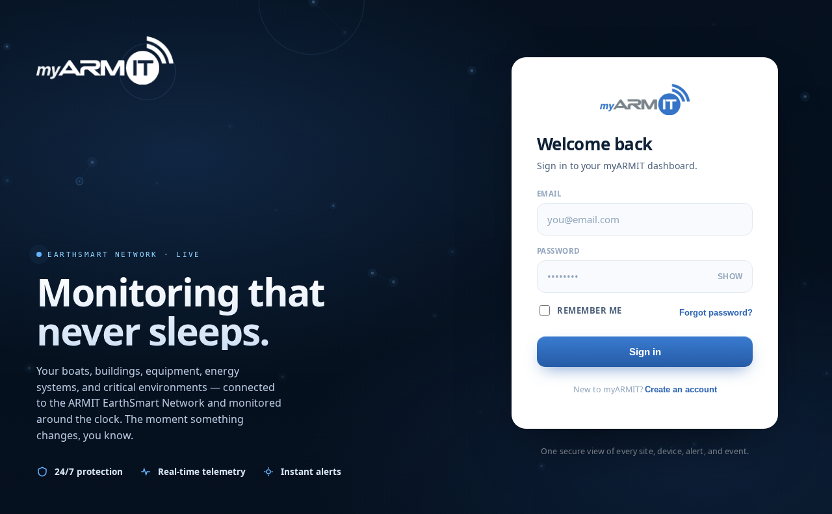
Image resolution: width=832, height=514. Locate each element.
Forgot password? (716, 313)
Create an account (681, 389)
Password (558, 251)
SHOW (730, 276)
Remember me (589, 310)
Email (549, 193)
